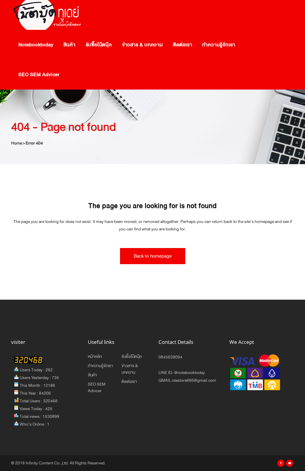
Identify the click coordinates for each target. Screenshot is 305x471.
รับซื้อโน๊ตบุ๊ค (132, 356)
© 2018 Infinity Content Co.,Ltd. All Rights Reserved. (58, 463)
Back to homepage (153, 256)
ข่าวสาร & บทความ (130, 369)
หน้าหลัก (95, 356)
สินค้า (92, 375)
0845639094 (170, 357)
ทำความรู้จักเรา (100, 366)
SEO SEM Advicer (96, 387)
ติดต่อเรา (129, 381)
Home (16, 143)
